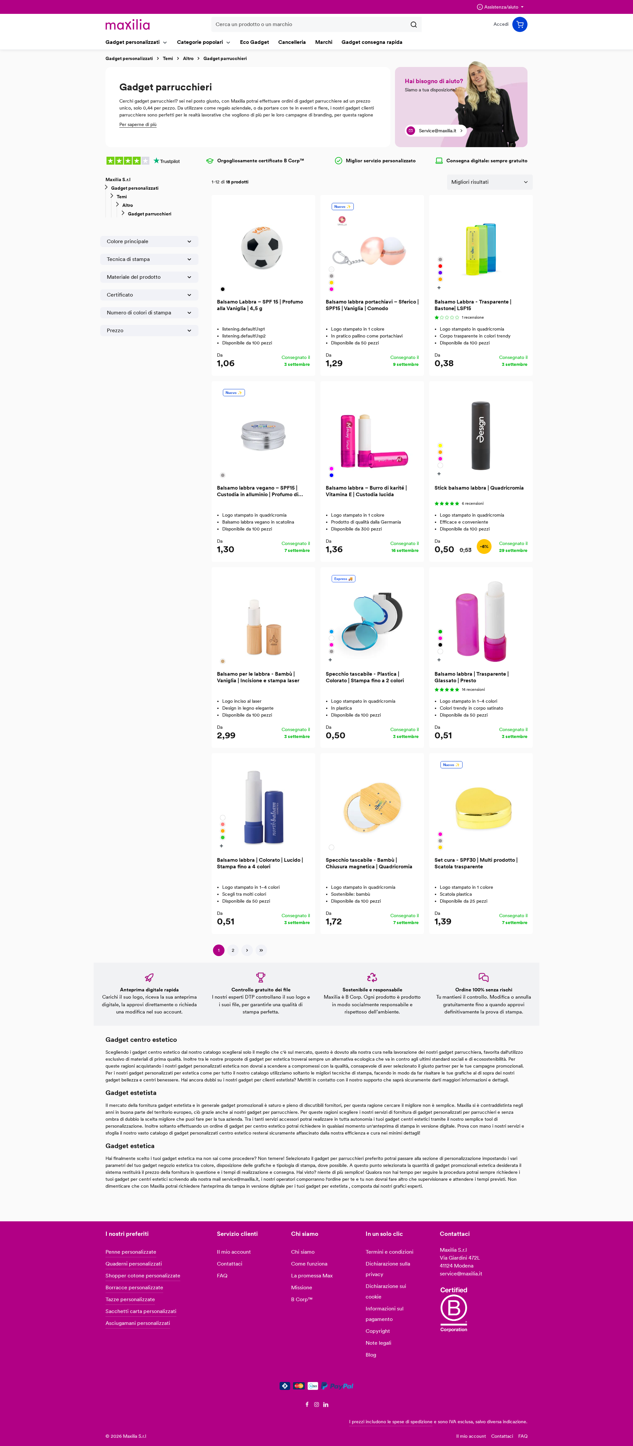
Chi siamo (303, 1252)
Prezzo (115, 330)
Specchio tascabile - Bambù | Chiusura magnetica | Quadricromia (369, 863)
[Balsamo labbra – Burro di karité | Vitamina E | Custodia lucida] (372, 432)
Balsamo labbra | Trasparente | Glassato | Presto (472, 677)
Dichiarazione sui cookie (386, 1291)
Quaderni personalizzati (134, 1264)
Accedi (501, 24)
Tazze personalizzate (130, 1299)
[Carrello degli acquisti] (520, 24)
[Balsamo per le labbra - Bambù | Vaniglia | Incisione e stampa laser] (263, 618)
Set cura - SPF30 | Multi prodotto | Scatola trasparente (476, 863)
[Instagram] (317, 1405)
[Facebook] (307, 1405)
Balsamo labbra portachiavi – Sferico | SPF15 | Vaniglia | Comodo (372, 305)
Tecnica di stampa (128, 259)
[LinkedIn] (326, 1405)
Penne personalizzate (131, 1252)
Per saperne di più (138, 124)
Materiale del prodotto (134, 277)
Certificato (120, 295)
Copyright (378, 1331)
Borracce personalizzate (134, 1287)
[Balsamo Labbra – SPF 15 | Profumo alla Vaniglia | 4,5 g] (263, 246)
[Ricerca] (414, 24)
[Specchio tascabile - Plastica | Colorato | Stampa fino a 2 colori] (372, 618)
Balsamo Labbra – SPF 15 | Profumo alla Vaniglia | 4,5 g (260, 305)
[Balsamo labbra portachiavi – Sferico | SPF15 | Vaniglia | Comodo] (372, 246)
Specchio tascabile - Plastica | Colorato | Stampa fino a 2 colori (365, 677)
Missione (301, 1287)
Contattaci (229, 1264)
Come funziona (309, 1264)
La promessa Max (312, 1275)
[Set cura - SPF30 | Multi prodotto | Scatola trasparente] (481, 805)
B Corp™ (302, 1299)
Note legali (378, 1343)
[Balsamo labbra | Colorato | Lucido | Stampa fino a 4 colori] (263, 805)
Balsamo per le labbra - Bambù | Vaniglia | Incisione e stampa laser (258, 677)
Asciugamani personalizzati (138, 1323)
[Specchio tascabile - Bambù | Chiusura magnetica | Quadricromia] (372, 805)
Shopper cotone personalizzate (143, 1275)
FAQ (222, 1275)
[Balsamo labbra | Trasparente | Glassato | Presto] (481, 618)
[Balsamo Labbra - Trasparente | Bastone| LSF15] (481, 246)
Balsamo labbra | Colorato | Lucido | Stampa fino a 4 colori (260, 863)
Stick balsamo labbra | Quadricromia (479, 488)
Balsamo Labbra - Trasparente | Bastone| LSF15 (473, 305)
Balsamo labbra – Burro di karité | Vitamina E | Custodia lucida (366, 491)
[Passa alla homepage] (128, 24)
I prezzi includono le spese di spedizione (391, 1421)
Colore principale (127, 241)
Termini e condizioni (389, 1252)
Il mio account (234, 1252)
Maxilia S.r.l (118, 179)
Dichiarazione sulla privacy (388, 1269)
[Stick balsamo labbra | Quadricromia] (481, 432)
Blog (371, 1355)
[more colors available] (440, 287)
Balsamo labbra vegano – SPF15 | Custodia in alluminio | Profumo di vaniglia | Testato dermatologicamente (257, 491)
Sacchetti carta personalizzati (141, 1311)
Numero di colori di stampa (139, 312)
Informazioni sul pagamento (385, 1313)
